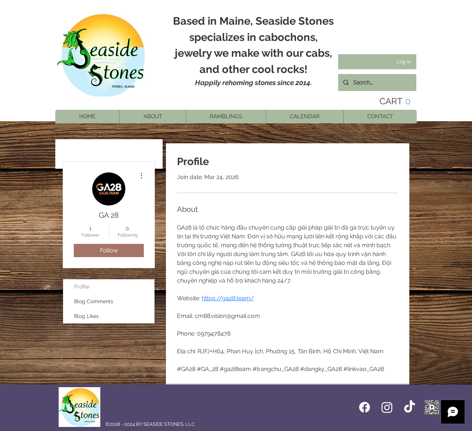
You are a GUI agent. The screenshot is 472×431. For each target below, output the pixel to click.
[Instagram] (387, 407)
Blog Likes (86, 316)
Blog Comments (93, 301)
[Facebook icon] (364, 407)
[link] (389, 101)
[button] (152, 116)
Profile (81, 287)
